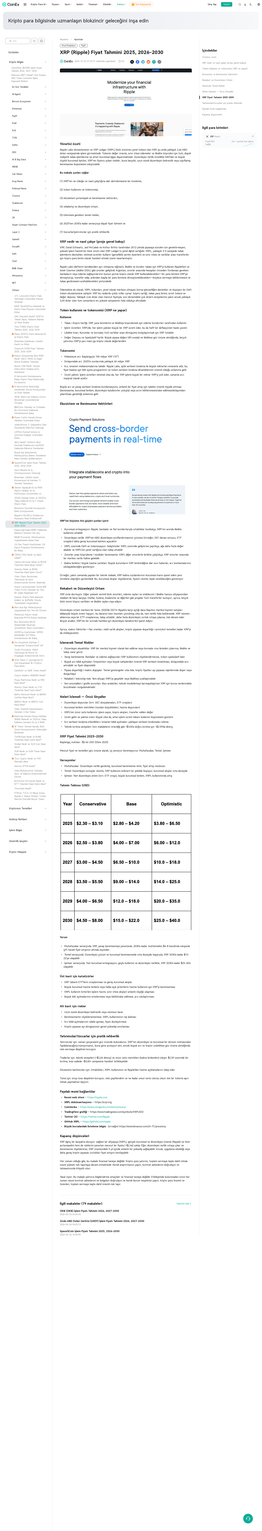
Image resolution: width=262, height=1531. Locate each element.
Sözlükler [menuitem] (13, 52)
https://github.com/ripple (96, 1121)
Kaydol (227, 4)
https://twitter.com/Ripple (95, 1116)
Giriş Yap (212, 4)
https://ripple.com (97, 1097)
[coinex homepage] (12, 4)
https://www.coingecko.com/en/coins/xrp (103, 1107)
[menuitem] (27, 69)
